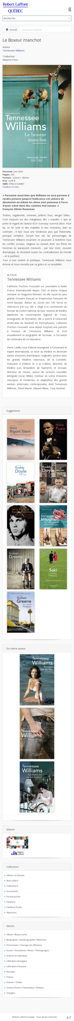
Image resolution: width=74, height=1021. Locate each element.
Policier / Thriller (14, 982)
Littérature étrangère (17, 961)
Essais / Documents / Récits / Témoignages (28, 950)
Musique (11, 971)
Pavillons (11, 901)
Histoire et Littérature (17, 955)
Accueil (13, 29)
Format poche (13, 896)
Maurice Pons (10, 59)
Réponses (12, 912)
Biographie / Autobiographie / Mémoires (27, 939)
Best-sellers (12, 880)
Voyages (11, 993)
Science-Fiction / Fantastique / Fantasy (25, 987)
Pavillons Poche (11, 187)
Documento (12, 891)
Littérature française (16, 966)
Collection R (12, 886)
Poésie (10, 977)
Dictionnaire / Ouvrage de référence (24, 945)
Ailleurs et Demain (15, 875)
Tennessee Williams (14, 50)
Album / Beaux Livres (17, 934)
